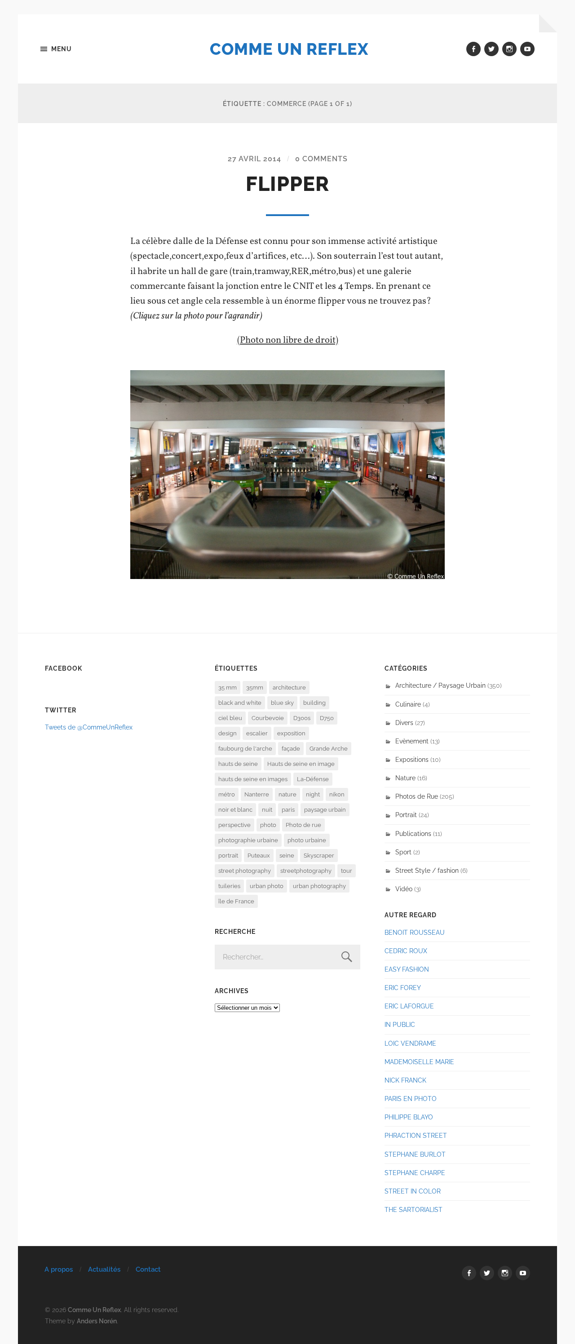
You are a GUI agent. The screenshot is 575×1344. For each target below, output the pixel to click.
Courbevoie (268, 718)
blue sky (282, 702)
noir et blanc (235, 809)
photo (268, 825)
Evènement (412, 741)
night (313, 794)
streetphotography (306, 870)
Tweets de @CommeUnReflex (89, 727)
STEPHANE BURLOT (415, 1154)
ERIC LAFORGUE (409, 1006)
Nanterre (256, 794)
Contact (148, 1269)
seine (286, 855)
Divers (404, 722)
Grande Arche (329, 748)
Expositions (412, 759)
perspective (234, 825)
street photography (244, 870)
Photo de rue (303, 825)
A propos (58, 1269)
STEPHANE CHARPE (415, 1172)
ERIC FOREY (403, 987)
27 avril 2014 (254, 159)
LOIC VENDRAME (410, 1043)
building (314, 702)
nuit (267, 809)
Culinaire (408, 704)
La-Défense (313, 779)
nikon (337, 794)
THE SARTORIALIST (413, 1209)
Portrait (406, 814)
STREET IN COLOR (413, 1191)
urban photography (319, 886)
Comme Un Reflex (289, 49)
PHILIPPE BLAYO (409, 1117)
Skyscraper (319, 855)
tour (346, 870)
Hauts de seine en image (301, 763)
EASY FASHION (407, 969)
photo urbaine (307, 840)
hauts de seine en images (253, 779)
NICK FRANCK (405, 1080)
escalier (257, 733)
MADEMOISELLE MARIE (419, 1061)
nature (287, 794)
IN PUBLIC (400, 1024)
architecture (289, 687)
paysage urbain (325, 809)
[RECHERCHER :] (287, 957)
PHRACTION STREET (416, 1135)
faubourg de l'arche (245, 748)
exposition (291, 733)
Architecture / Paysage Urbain (440, 685)
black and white (239, 702)
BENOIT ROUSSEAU (415, 932)
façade (291, 748)
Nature (405, 778)
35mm (254, 687)
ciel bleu (230, 718)
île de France (236, 901)
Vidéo (403, 889)
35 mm (227, 687)
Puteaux (259, 855)
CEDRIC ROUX (406, 951)
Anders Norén (97, 1321)
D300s (301, 718)
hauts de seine (238, 763)
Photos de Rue (416, 796)
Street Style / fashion (427, 870)
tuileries (229, 886)
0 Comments (321, 159)
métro (226, 794)
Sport (403, 852)
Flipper (287, 184)
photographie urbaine (248, 840)
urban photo (266, 886)
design (227, 733)
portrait (228, 855)
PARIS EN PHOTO (411, 1098)
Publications (413, 833)
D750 (327, 718)
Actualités (104, 1269)
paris (288, 809)
